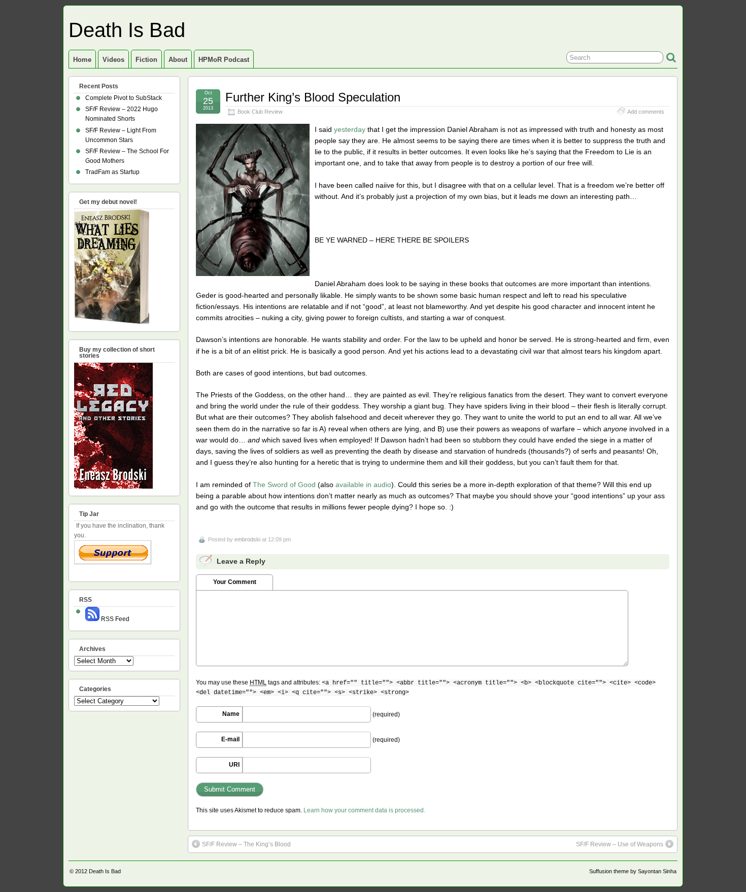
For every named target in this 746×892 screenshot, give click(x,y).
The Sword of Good (284, 485)
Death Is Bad (127, 30)
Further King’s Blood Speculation (312, 97)
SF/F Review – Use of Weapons (619, 844)
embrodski (247, 539)
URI (234, 764)
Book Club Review (260, 112)
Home (82, 59)
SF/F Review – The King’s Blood (246, 844)
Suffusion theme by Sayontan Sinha (632, 871)
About (177, 59)
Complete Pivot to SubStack (123, 97)
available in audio (363, 485)
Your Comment (234, 582)
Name (231, 713)
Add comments (645, 112)
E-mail (230, 739)
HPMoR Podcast (223, 59)
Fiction (146, 59)
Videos (113, 59)
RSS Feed (114, 619)
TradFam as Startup (112, 172)
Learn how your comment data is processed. (364, 810)
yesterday (349, 129)
